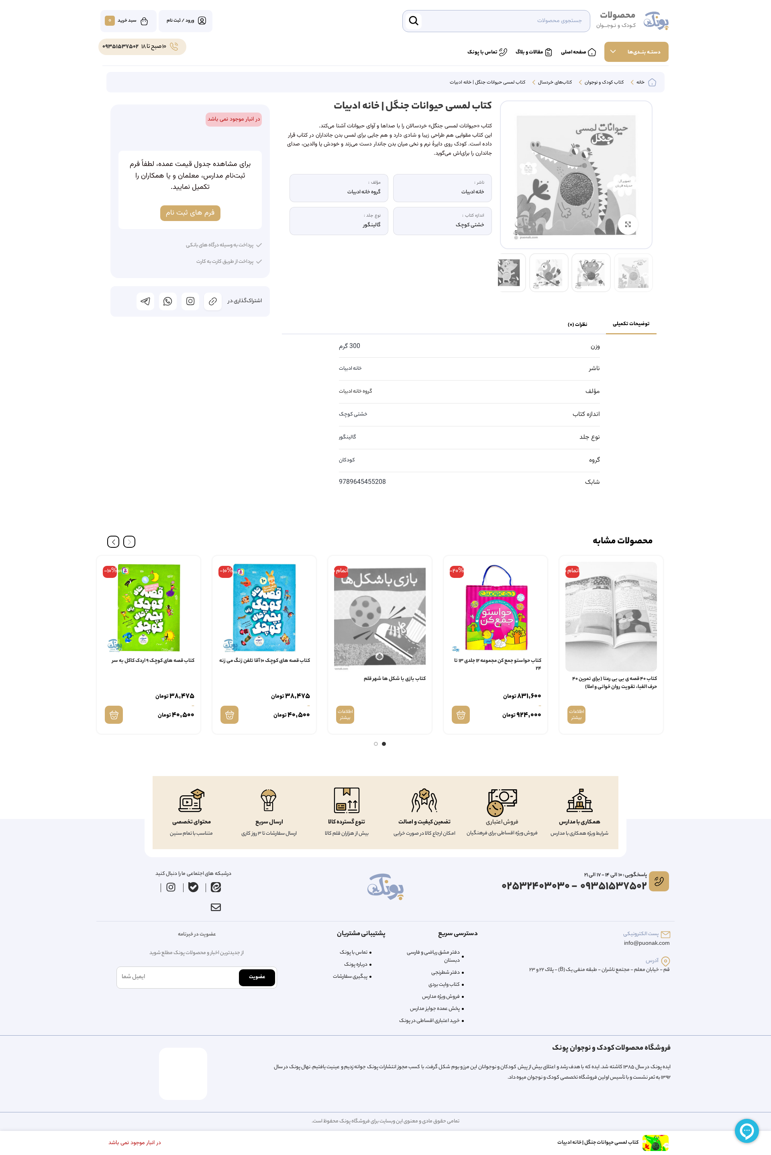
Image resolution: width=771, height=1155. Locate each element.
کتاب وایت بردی (444, 985)
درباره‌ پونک (355, 964)
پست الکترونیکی (641, 934)
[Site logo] (656, 21)
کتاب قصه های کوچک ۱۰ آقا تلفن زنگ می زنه (264, 661)
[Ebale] (194, 887)
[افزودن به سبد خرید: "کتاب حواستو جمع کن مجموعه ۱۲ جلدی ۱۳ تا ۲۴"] (461, 715)
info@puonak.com (647, 944)
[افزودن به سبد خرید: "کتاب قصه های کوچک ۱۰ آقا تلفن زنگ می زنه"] (229, 715)
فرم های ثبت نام (190, 213)
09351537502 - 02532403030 (574, 887)
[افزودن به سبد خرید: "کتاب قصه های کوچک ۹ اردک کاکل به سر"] (114, 715)
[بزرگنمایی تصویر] (628, 224)
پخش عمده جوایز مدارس (435, 1009)
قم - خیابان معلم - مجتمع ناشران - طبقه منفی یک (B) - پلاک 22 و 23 (599, 970)
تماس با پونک (353, 952)
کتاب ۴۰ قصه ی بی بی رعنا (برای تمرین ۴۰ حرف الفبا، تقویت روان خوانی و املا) (614, 683)
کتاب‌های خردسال (554, 83)
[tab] (631, 324)
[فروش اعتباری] (502, 803)
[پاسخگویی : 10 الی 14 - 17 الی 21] (659, 881)
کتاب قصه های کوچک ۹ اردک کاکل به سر (153, 661)
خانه (640, 83)
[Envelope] (216, 907)
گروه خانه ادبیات (355, 391)
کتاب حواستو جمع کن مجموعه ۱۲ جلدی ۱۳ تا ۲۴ (497, 665)
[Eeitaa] (216, 887)
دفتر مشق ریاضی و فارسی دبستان (433, 956)
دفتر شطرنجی (445, 973)
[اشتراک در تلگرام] (145, 301)
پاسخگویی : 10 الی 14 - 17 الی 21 (615, 875)
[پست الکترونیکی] (666, 935)
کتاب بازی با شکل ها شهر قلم (395, 679)
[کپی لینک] (213, 301)
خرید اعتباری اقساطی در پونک (429, 1021)
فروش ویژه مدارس (441, 997)
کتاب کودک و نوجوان (603, 83)
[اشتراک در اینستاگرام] (190, 301)
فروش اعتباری (502, 822)
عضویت (257, 977)
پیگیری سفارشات (350, 977)
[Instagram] (171, 887)
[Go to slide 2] (376, 744)
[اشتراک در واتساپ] (168, 301)
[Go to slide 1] (384, 744)
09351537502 (120, 47)
